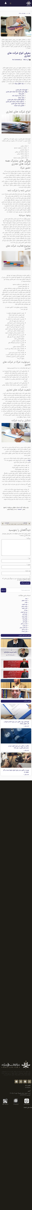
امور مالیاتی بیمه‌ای (23, 627)
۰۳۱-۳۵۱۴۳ (27, 1088)
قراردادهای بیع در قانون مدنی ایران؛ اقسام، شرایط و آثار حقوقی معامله (16, 723)
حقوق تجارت (23, 13)
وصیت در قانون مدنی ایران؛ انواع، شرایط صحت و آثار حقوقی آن (16, 771)
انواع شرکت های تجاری (21, 90)
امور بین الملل (24, 629)
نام (29, 558)
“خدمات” (19, 509)
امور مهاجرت (24, 625)
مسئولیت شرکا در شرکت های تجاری (15, 102)
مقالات (20, 13)
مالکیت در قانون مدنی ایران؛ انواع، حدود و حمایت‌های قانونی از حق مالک (18, 747)
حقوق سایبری (24, 616)
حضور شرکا (21, 94)
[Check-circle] (25, 1081)
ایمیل (28, 564)
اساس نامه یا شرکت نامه (18, 96)
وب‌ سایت (27, 570)
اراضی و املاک (24, 631)
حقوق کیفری (24, 614)
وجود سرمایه (21, 98)
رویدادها (25, 610)
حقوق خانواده (24, 618)
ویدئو (26, 598)
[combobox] (19, 590)
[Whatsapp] (29, 1081)
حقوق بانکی (25, 622)
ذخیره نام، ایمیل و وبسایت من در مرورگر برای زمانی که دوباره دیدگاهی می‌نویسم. (16, 579)
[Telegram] (16, 1081)
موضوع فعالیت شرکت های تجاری (15, 100)
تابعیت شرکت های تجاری (17, 104)
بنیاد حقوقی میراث (19, 84)
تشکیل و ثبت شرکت (19, 106)
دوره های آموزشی (24, 612)
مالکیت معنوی (24, 606)
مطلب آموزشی (24, 604)
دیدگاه (28, 538)
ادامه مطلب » (26, 726)
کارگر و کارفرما (24, 608)
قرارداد (29, 460)
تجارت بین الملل (24, 624)
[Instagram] (21, 1081)
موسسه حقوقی (24, 600)
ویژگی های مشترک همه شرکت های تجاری (16, 92)
